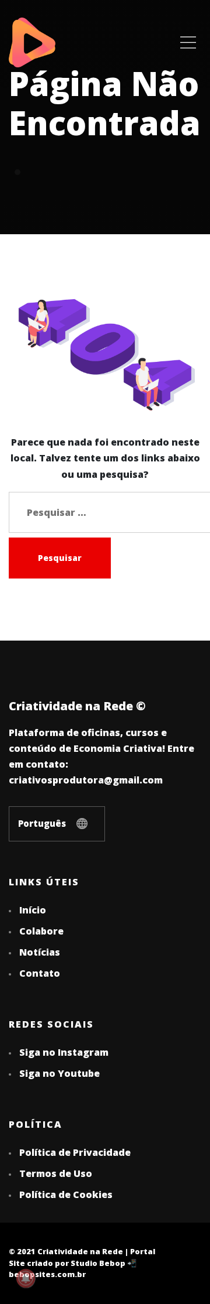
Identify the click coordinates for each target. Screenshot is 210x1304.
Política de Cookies (66, 1194)
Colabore (41, 931)
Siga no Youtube (59, 1073)
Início (32, 909)
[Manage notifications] (25, 1278)
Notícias (39, 952)
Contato (39, 973)
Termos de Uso (55, 1173)
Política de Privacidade (75, 1152)
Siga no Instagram (63, 1052)
